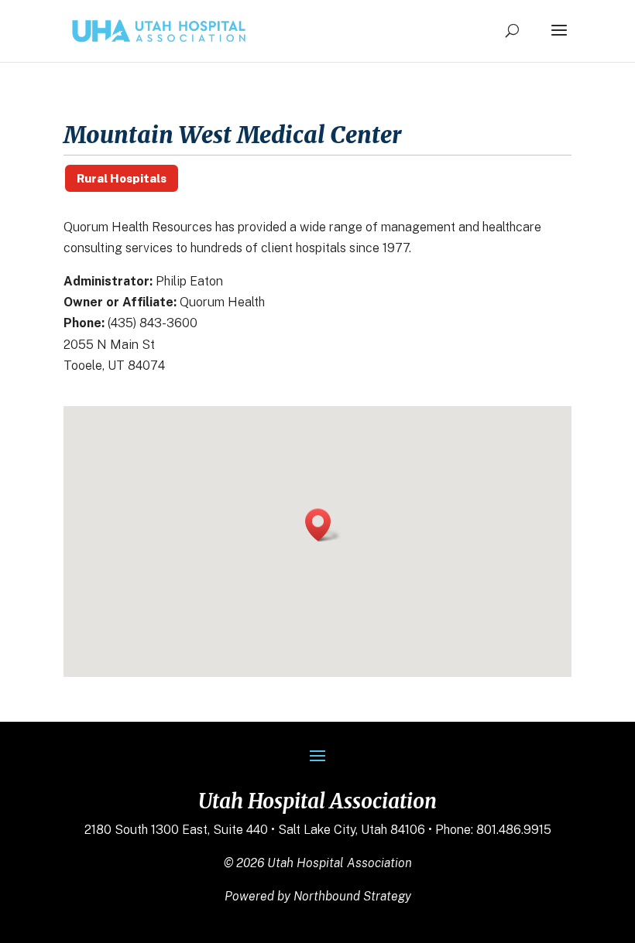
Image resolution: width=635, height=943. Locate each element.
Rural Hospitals (121, 178)
